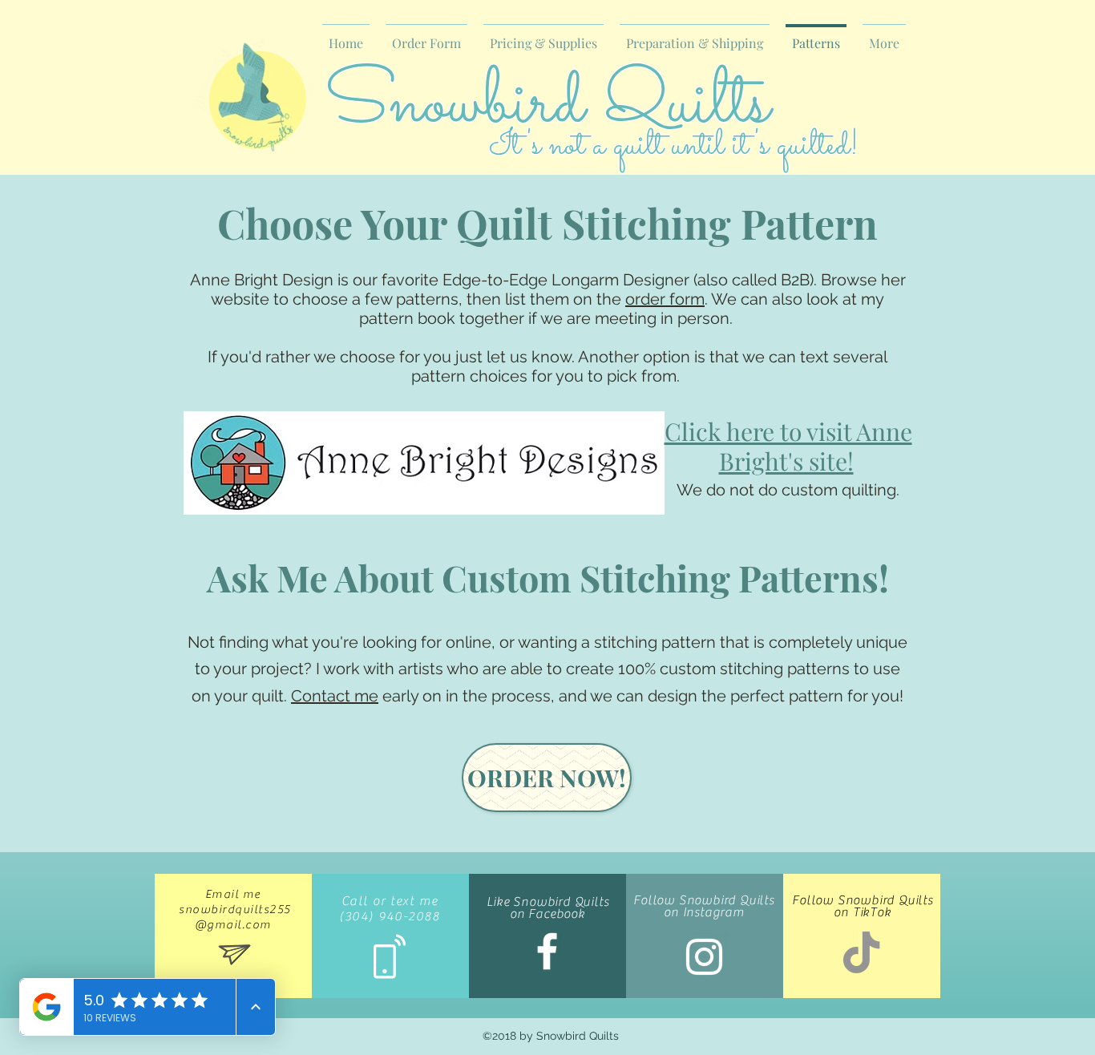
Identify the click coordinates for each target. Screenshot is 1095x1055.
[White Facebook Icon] (547, 951)
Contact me (334, 695)
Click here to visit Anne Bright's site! (788, 446)
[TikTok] (861, 955)
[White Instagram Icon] (704, 956)
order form (665, 299)
